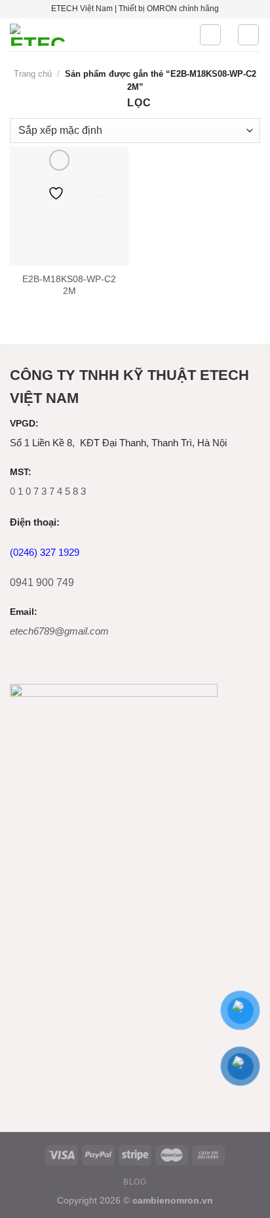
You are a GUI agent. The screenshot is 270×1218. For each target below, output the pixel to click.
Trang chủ (33, 74)
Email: (23, 612)
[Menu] (248, 34)
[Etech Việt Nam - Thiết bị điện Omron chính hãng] (94, 34)
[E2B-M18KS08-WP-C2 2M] (69, 205)
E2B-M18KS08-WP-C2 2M (69, 285)
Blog (134, 1181)
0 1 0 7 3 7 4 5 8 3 (48, 491)
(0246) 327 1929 (44, 552)
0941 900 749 (42, 582)
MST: (20, 472)
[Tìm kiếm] (210, 34)
